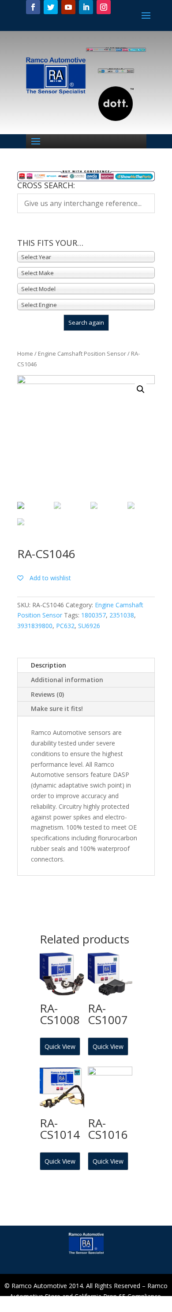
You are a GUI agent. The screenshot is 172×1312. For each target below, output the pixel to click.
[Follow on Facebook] (33, 7)
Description (48, 665)
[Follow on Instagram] (104, 7)
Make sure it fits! (57, 708)
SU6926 (89, 625)
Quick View (60, 1046)
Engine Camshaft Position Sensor (82, 353)
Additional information (67, 679)
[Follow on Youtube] (68, 7)
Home (25, 353)
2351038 (121, 615)
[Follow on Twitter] (51, 7)
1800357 (93, 615)
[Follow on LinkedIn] (86, 7)
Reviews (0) (47, 694)
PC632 (65, 625)
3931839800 (34, 625)
